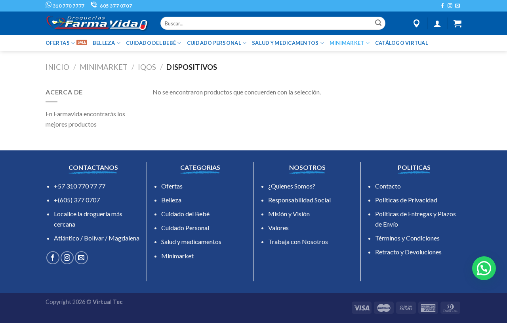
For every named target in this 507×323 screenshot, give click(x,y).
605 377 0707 (115, 6)
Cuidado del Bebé (185, 213)
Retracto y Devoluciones (408, 252)
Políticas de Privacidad (406, 200)
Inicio (57, 67)
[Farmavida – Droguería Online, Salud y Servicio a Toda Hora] (97, 23)
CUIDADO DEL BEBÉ (151, 43)
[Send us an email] (457, 6)
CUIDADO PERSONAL (214, 43)
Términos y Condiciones (407, 238)
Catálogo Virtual (401, 43)
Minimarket (177, 256)
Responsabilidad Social (299, 200)
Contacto (388, 186)
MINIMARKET (347, 43)
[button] (484, 268)
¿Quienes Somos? (291, 186)
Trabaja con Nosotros (298, 241)
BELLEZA (104, 43)
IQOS (147, 67)
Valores (278, 227)
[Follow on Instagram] (450, 6)
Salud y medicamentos (191, 241)
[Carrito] (457, 23)
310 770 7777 (68, 6)
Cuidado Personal (185, 227)
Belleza (171, 200)
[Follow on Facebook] (442, 6)
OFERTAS (58, 43)
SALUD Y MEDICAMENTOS (285, 43)
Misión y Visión (289, 213)
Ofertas (172, 186)
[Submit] (378, 23)
